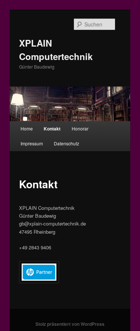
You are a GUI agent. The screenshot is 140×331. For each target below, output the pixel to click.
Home (27, 128)
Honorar (80, 128)
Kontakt (52, 128)
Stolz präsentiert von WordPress (70, 324)
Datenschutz (66, 143)
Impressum (32, 143)
